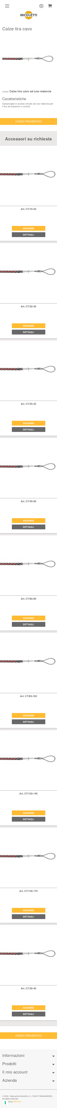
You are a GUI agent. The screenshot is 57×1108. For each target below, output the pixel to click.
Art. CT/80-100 (28, 696)
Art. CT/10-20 (28, 209)
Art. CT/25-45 (28, 404)
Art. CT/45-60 (28, 501)
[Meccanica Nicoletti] (28, 15)
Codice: (5, 91)
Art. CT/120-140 (28, 793)
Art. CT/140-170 (28, 891)
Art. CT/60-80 (28, 598)
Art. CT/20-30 (28, 306)
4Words (17, 1101)
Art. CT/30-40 (28, 988)
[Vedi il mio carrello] (50, 5)
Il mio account (14, 1072)
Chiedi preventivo (28, 121)
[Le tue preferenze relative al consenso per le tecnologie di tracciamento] (5, 1103)
